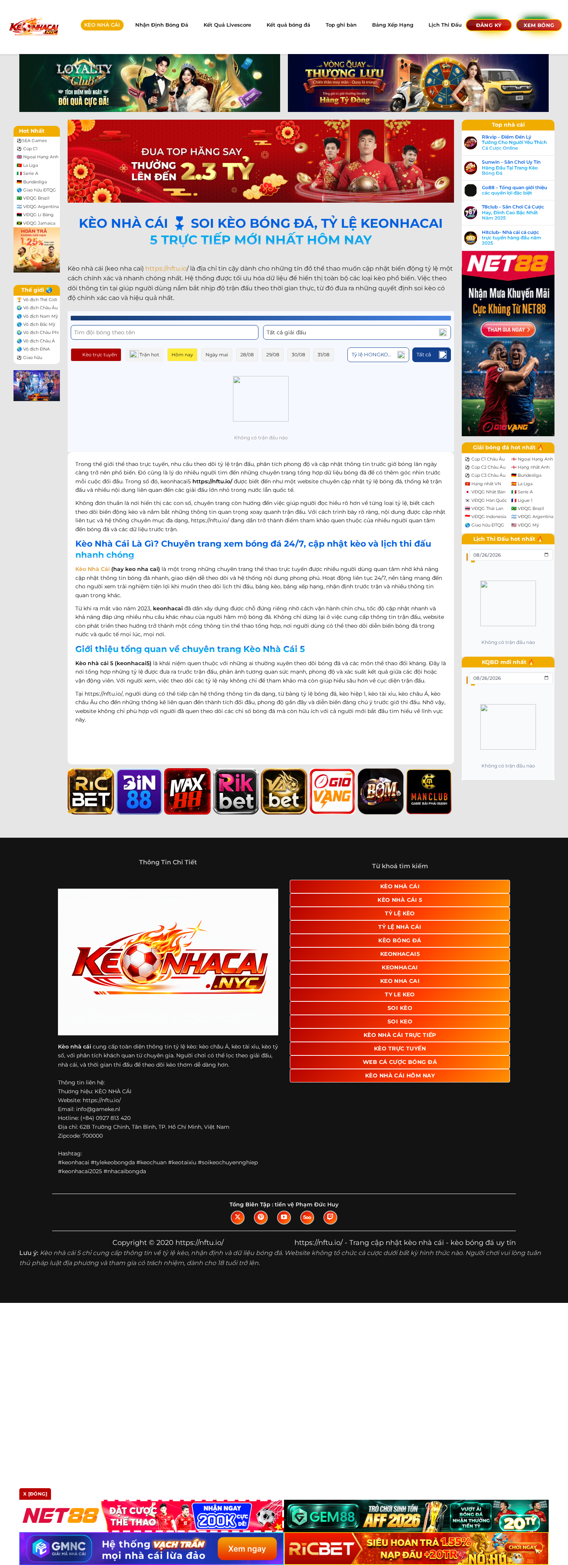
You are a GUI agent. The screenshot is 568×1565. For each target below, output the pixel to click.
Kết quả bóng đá (288, 25)
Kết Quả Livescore (227, 25)
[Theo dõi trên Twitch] (330, 1218)
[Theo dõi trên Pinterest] (261, 1218)
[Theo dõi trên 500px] (307, 1218)
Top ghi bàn (341, 25)
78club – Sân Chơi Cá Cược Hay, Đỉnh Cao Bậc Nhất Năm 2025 (513, 212)
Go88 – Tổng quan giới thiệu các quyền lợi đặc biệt (514, 190)
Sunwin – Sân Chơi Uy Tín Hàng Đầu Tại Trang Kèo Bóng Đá (511, 167)
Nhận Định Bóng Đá (161, 25)
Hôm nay (182, 354)
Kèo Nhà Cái (92, 569)
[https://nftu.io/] (33, 26)
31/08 (324, 354)
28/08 (247, 354)
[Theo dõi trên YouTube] (284, 1218)
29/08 (272, 354)
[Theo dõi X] (238, 1218)
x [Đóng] (35, 1494)
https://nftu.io (166, 268)
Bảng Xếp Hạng (392, 25)
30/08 (298, 354)
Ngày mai (217, 354)
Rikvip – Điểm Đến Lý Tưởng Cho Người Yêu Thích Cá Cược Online (514, 142)
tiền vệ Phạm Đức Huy (306, 1204)
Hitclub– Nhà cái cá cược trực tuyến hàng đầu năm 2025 (511, 238)
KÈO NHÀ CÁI (102, 25)
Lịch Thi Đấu (445, 25)
